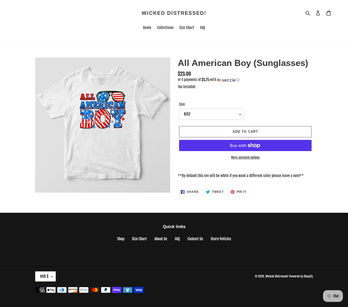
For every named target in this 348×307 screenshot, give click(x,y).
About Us (160, 238)
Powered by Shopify (301, 276)
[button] (209, 79)
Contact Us (195, 238)
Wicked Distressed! (174, 13)
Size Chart (139, 238)
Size (182, 104)
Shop (120, 238)
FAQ (177, 238)
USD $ (44, 276)
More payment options (245, 157)
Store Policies (221, 238)
